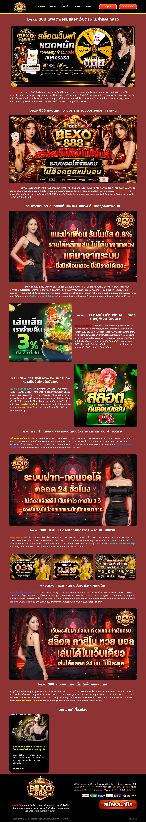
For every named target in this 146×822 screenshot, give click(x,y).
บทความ (77, 6)
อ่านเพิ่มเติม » (19, 768)
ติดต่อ (89, 6)
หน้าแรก (41, 6)
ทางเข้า (53, 6)
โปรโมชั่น (65, 6)
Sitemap (133, 818)
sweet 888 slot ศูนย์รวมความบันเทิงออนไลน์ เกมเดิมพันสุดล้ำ (29, 748)
